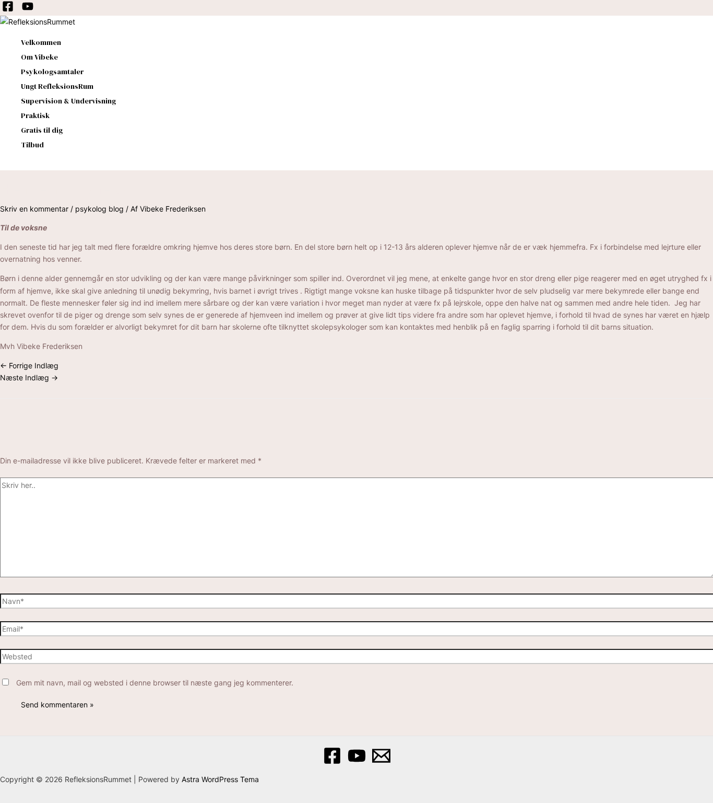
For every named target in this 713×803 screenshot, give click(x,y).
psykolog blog (99, 208)
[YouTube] (27, 9)
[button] (3, 164)
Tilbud (32, 144)
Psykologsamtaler (52, 71)
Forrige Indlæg (29, 365)
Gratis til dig (42, 130)
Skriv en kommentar (34, 208)
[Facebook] (8, 9)
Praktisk (35, 115)
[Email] (381, 762)
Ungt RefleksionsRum (57, 86)
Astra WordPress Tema (220, 779)
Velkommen (41, 42)
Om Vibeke (39, 57)
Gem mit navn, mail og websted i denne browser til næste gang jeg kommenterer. (154, 682)
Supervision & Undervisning (68, 101)
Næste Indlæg (29, 377)
